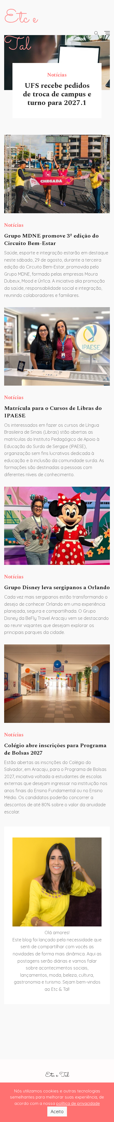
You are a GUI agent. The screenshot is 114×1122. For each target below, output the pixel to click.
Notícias (57, 75)
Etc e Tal (57, 1075)
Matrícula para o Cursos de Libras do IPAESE (53, 412)
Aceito (57, 1111)
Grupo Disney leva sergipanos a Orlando (57, 587)
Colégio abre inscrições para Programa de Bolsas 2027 (55, 749)
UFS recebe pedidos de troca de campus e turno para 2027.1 (57, 94)
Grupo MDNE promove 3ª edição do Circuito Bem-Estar (51, 239)
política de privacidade (78, 1103)
